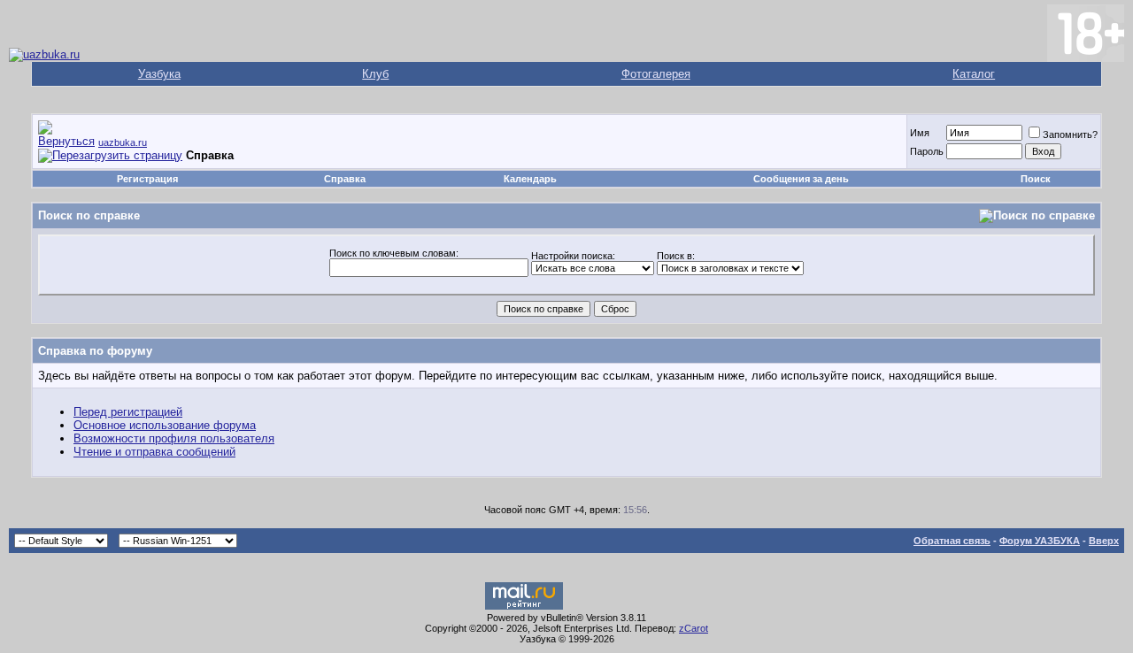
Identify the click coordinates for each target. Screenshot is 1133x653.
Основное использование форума (164, 425)
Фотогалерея (655, 74)
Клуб (375, 74)
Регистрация (147, 178)
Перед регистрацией (127, 412)
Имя (919, 132)
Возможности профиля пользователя (173, 438)
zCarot (693, 628)
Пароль (927, 151)
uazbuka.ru (122, 142)
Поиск (1036, 178)
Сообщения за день (801, 178)
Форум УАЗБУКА (1039, 540)
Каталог (973, 74)
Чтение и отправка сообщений (154, 451)
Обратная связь (951, 540)
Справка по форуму (95, 350)
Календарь (530, 178)
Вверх (1104, 540)
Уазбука (159, 74)
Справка (345, 178)
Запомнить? (1070, 134)
